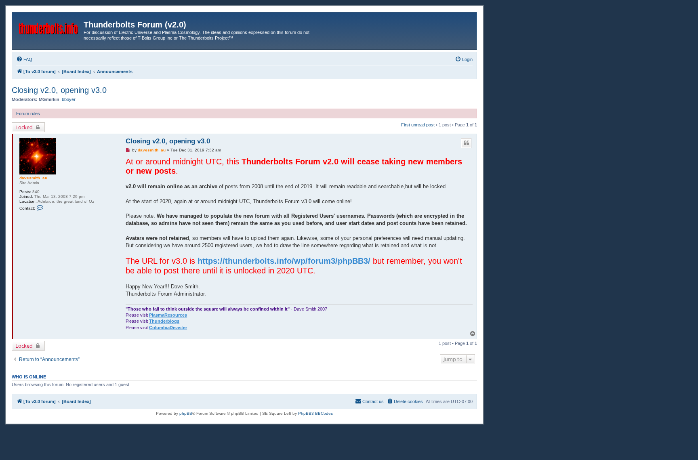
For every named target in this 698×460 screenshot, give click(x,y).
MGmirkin (49, 99)
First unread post (418, 124)
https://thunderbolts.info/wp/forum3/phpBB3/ (284, 260)
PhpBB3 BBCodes (315, 413)
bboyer (69, 99)
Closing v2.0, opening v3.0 (59, 90)
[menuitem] (24, 59)
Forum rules (28, 113)
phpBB (185, 413)
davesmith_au (33, 178)
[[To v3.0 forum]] (49, 27)
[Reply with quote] (466, 143)
